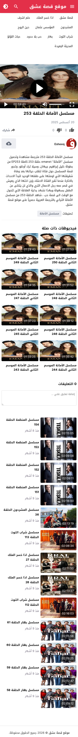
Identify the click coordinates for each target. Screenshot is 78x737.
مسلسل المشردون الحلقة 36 (21, 512)
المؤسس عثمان (44, 27)
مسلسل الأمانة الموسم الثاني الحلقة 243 (22, 367)
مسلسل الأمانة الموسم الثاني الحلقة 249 (22, 260)
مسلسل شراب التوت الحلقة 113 (25, 535)
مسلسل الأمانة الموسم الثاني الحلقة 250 (60, 260)
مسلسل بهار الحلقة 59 (23, 667)
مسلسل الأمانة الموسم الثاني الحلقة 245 (22, 332)
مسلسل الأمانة (49, 213)
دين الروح (23, 27)
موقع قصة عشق (47, 6)
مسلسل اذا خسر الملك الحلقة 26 (23, 580)
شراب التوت (66, 36)
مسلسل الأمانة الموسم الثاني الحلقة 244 (60, 367)
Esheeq (59, 144)
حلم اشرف (24, 17)
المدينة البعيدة (64, 46)
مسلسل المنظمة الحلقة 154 (22, 422)
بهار (50, 36)
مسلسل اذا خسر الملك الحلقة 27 (23, 557)
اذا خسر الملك (45, 17)
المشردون (67, 27)
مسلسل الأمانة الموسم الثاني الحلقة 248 (60, 296)
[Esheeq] (71, 148)
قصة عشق (66, 17)
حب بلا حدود (34, 36)
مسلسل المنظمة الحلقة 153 (22, 445)
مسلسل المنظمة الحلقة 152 (22, 467)
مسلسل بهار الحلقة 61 (23, 622)
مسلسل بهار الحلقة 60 (22, 645)
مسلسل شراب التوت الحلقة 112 (25, 602)
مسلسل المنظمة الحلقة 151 (22, 490)
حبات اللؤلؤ (13, 36)
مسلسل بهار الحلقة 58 (23, 690)
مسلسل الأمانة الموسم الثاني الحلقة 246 (60, 332)
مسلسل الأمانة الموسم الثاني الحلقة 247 (22, 296)
